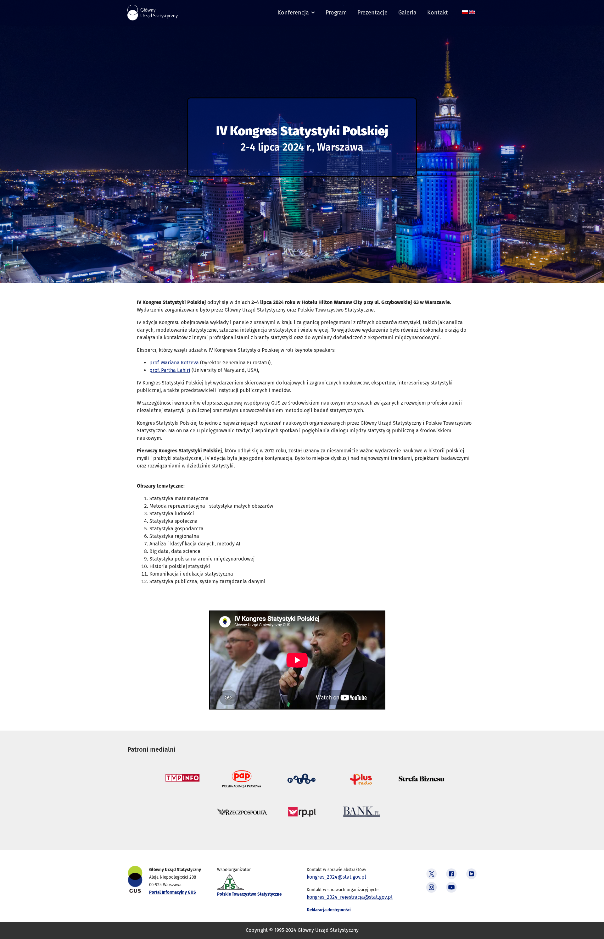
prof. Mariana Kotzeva (174, 363)
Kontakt (437, 12)
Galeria (407, 12)
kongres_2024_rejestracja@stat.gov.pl (350, 897)
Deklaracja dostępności (329, 910)
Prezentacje (372, 12)
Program (336, 12)
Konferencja (293, 12)
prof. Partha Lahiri (169, 370)
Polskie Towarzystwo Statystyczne (249, 894)
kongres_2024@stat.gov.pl (336, 877)
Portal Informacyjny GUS (172, 892)
